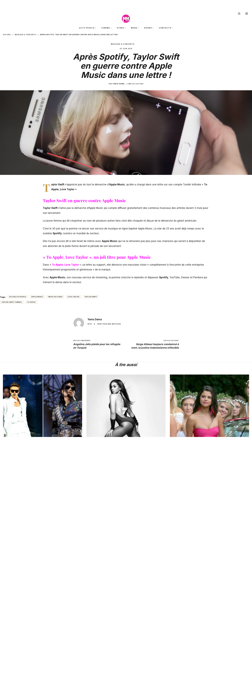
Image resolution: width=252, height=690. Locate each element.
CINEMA (105, 28)
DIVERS (148, 28)
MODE (134, 28)
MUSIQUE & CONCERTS (25, 34)
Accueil (7, 34)
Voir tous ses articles (109, 324)
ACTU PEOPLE (86, 28)
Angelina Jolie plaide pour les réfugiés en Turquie (96, 344)
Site (90, 324)
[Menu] (246, 13)
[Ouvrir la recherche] (239, 13)
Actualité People (17, 297)
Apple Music (37, 297)
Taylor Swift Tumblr (12, 302)
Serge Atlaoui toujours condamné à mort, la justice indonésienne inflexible (155, 344)
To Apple (31, 302)
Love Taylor (73, 297)
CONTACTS (165, 28)
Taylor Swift (91, 297)
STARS (120, 28)
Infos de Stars (55, 297)
